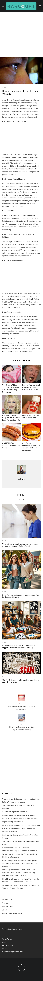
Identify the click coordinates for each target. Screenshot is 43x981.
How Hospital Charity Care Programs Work (18, 815)
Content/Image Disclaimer (12, 913)
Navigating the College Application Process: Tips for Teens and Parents (21, 596)
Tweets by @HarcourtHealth (12, 929)
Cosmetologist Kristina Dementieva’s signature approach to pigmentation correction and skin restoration (20, 863)
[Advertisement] (21, 34)
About (4, 910)
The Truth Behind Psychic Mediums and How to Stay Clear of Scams (20, 681)
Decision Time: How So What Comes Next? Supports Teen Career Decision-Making (18, 646)
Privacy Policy (7, 906)
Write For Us (7, 899)
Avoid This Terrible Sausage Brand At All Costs (11, 445)
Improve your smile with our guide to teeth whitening (21, 706)
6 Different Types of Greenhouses (15, 812)
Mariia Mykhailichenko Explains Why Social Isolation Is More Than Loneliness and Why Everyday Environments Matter (18, 872)
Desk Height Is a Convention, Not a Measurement (21, 825)
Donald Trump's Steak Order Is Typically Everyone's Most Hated (31, 387)
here (21, 206)
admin (21, 479)
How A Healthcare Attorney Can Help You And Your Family (21, 727)
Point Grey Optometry (19, 328)
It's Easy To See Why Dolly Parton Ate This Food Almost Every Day (11, 417)
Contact (5, 903)
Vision (4, 87)
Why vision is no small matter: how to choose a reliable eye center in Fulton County (20, 545)
